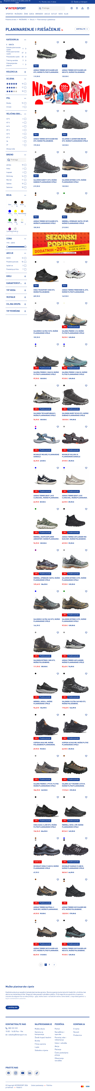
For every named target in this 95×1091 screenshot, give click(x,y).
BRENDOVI (39, 14)
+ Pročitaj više (12, 1007)
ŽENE (26, 14)
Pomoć (57, 1029)
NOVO (61, 14)
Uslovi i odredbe (61, 1043)
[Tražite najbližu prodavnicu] (77, 8)
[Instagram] (16, 1073)
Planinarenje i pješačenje (46, 19)
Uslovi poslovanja (37, 1085)
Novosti (76, 1032)
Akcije (57, 1046)
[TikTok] (37, 1073)
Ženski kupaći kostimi (43, 1038)
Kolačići (19, 1087)
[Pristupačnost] (71, 8)
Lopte (37, 1047)
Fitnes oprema (40, 1044)
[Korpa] (87, 8)
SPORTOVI (9, 14)
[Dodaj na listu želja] (57, 42)
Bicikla (37, 1041)
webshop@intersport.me (17, 1035)
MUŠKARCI (19, 14)
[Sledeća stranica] (54, 964)
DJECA (31, 14)
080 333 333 (13, 1028)
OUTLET (54, 14)
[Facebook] (8, 1073)
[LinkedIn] (30, 1073)
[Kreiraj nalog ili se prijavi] (82, 8)
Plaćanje (58, 1049)
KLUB (66, 14)
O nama (76, 1029)
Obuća (32, 19)
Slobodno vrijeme (41, 1050)
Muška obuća (40, 1029)
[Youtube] (23, 1073)
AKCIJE (47, 14)
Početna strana (11, 19)
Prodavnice (77, 1035)
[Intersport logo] (16, 8)
